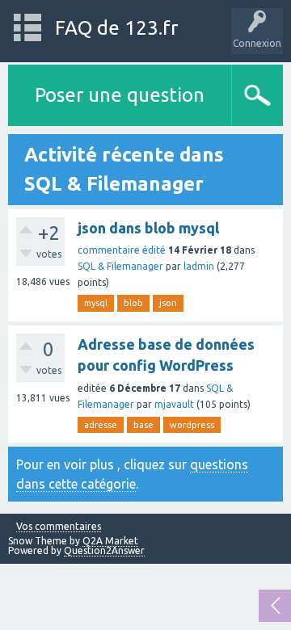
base (143, 425)
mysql (96, 303)
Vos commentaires (58, 526)
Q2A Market (110, 541)
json (168, 303)
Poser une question (120, 95)
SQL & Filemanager (120, 266)
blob (133, 303)
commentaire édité (122, 250)
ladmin (198, 266)
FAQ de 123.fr (116, 28)
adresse (100, 425)
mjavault (174, 404)
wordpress (192, 425)
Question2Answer (104, 550)
